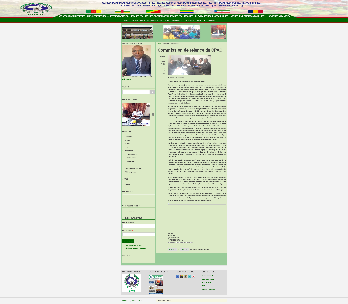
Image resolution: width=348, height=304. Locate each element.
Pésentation (161, 300)
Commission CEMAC (208, 276)
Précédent (124, 32)
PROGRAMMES (151, 20)
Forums (127, 184)
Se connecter (129, 211)
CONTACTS (211, 20)
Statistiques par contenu (133, 168)
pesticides (189, 242)
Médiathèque (129, 151)
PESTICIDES (164, 20)
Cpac (183, 242)
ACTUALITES (201, 20)
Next (224, 32)
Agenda (127, 140)
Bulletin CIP (131, 161)
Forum (127, 165)
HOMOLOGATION (177, 20)
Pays (126, 147)
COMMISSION (171, 242)
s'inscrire (184, 249)
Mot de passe (127, 231)
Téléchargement (130, 172)
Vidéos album (131, 158)
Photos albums (132, 154)
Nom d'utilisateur (128, 222)
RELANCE (178, 242)
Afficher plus (126, 79)
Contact (127, 144)
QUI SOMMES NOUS (137, 20)
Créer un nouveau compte (133, 245)
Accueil (126, 20)
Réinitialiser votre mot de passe (136, 248)
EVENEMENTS (189, 20)
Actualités (128, 136)
